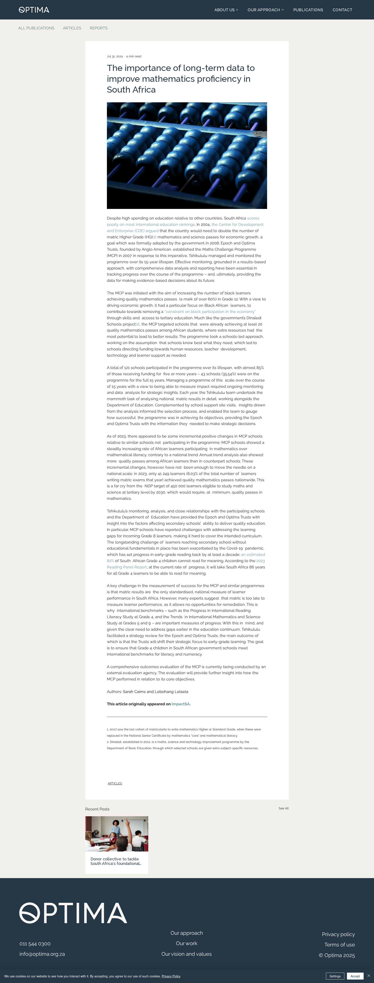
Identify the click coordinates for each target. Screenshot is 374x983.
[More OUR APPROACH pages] (283, 10)
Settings (335, 976)
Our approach (187, 933)
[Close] (368, 976)
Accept (355, 976)
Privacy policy (338, 934)
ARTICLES (72, 28)
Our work (186, 943)
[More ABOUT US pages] (237, 10)
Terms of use (339, 944)
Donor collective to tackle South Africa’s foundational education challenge (114, 861)
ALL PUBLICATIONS (36, 28)
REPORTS (99, 28)
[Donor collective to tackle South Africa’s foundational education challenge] (116, 834)
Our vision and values (186, 954)
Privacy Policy (171, 976)
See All (284, 808)
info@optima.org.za (42, 954)
